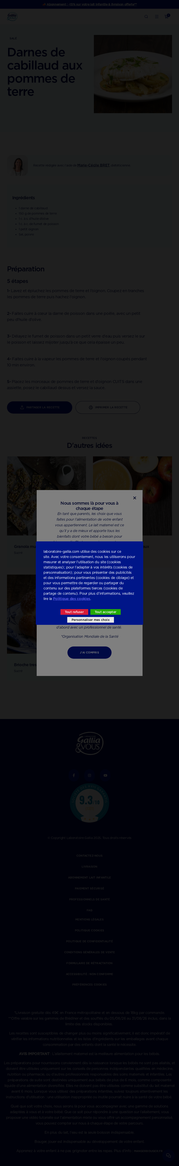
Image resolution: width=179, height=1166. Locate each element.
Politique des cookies (71, 599)
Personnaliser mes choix (91, 620)
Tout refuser (74, 612)
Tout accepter (105, 612)
